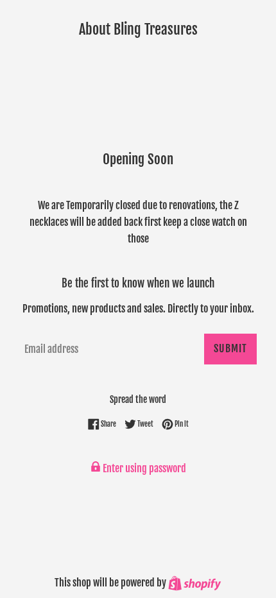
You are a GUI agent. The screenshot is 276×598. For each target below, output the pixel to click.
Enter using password (143, 468)
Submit (230, 348)
